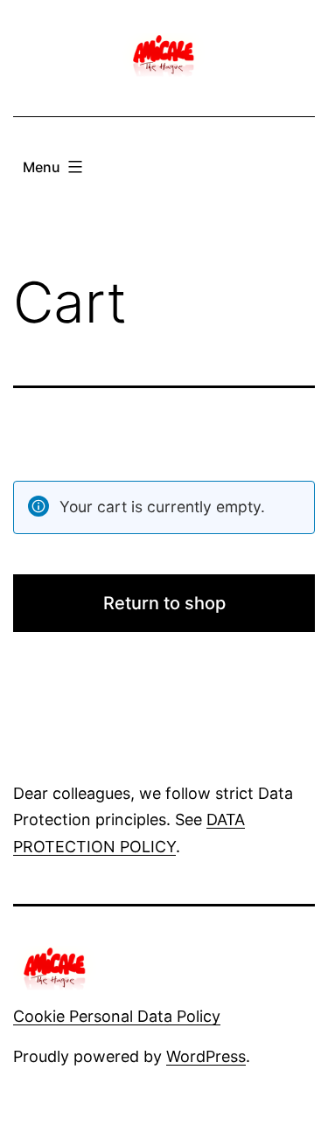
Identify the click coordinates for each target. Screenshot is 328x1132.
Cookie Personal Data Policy (116, 1016)
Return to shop (164, 603)
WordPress (206, 1056)
